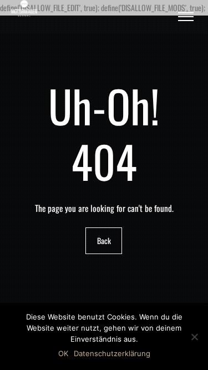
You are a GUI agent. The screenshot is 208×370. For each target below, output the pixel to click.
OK (63, 353)
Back (104, 241)
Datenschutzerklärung (112, 353)
